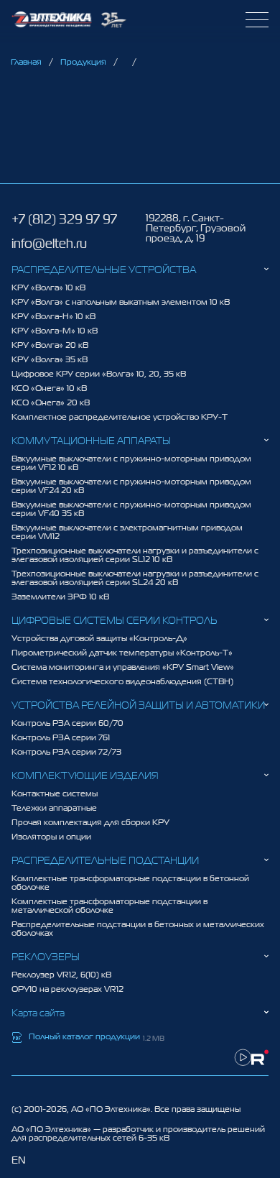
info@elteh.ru (49, 243)
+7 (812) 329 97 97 (64, 219)
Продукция (83, 62)
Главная (26, 62)
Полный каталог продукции (84, 1037)
